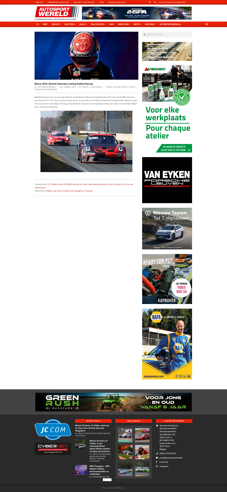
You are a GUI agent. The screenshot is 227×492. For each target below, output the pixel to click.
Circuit (85, 87)
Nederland (94, 468)
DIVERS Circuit (91, 445)
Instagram (164, 477)
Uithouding (80, 447)
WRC (108, 488)
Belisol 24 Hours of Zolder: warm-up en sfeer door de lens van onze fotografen (92, 439)
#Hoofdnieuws (98, 488)
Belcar (117, 87)
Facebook (164, 473)
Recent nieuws (103, 445)
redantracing (50, 89)
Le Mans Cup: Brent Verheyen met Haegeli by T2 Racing (68, 191)
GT (90, 87)
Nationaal (97, 87)
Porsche (39, 89)
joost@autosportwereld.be (171, 469)
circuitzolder (128, 87)
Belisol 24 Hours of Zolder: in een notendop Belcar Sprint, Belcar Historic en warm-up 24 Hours (100, 457)
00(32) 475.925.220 (168, 464)
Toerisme (101, 470)
